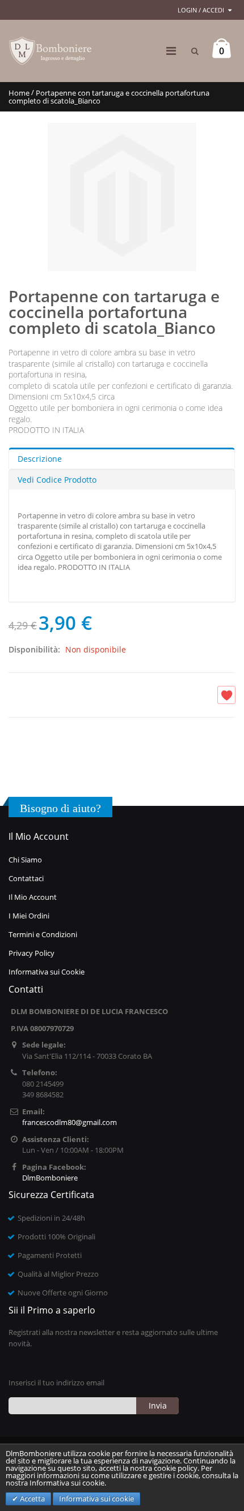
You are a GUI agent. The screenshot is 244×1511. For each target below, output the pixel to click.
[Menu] (171, 50)
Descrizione (40, 458)
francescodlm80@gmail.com (69, 1122)
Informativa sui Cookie (47, 972)
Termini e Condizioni (43, 934)
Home (19, 93)
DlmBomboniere (50, 1178)
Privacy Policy (31, 953)
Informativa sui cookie (96, 1498)
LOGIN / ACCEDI (201, 10)
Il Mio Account (33, 897)
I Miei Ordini (29, 916)
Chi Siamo (25, 860)
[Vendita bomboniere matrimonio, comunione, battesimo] (51, 51)
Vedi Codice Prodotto (57, 479)
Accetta (31, 1498)
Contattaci (26, 878)
